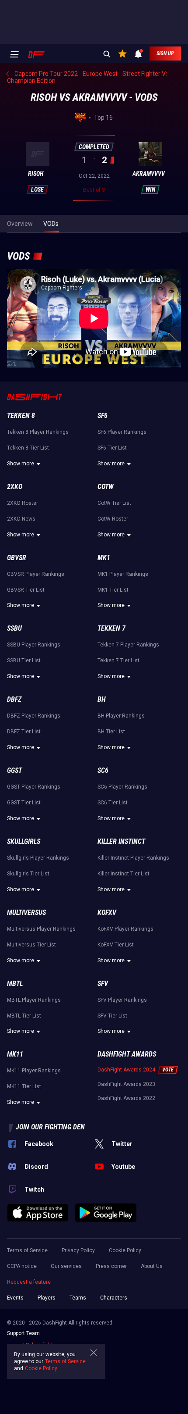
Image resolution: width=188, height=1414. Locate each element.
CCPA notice (22, 1266)
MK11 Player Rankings (34, 1071)
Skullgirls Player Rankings (38, 858)
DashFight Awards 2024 (126, 1070)
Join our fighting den (50, 1127)
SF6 (102, 415)
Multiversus (26, 912)
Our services (66, 1266)
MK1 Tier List (113, 590)
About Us (152, 1266)
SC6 (102, 770)
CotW (105, 486)
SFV (102, 983)
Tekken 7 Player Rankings (128, 645)
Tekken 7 (111, 628)
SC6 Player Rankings (122, 787)
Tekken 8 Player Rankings (38, 432)
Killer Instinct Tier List (123, 874)
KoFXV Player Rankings (125, 929)
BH (101, 699)
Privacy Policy (78, 1250)
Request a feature (29, 1282)
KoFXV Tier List (115, 945)
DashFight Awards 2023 (126, 1084)
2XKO (14, 486)
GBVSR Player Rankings (35, 574)
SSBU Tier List (24, 660)
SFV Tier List (112, 1016)
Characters (113, 1298)
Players (47, 1298)
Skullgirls (23, 841)
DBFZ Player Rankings (33, 716)
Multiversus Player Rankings (41, 929)
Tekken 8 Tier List (28, 448)
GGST (14, 770)
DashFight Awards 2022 (126, 1098)
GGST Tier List (24, 803)
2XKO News (21, 519)
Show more (20, 464)
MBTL (15, 983)
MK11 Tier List (24, 1086)
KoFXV (106, 912)
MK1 (103, 557)
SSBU (14, 628)
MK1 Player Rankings (122, 574)
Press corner (111, 1266)
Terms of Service (27, 1250)
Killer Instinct (121, 841)
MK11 (15, 1054)
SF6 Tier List (112, 448)
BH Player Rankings (121, 716)
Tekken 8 (21, 415)
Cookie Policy (125, 1250)
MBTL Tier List (24, 1016)
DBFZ (14, 699)
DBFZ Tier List (24, 731)
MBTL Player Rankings (34, 1000)
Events (15, 1298)
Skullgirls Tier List (28, 874)
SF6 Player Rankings (121, 432)
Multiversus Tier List (31, 945)
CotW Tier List (114, 503)
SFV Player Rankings (122, 1000)
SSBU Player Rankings (33, 645)
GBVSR (16, 557)
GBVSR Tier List (26, 590)
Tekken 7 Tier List (118, 660)
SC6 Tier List (112, 803)
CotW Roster (112, 519)
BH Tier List (111, 731)
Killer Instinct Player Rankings (133, 858)
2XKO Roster (22, 503)
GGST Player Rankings (33, 787)
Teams (78, 1298)
